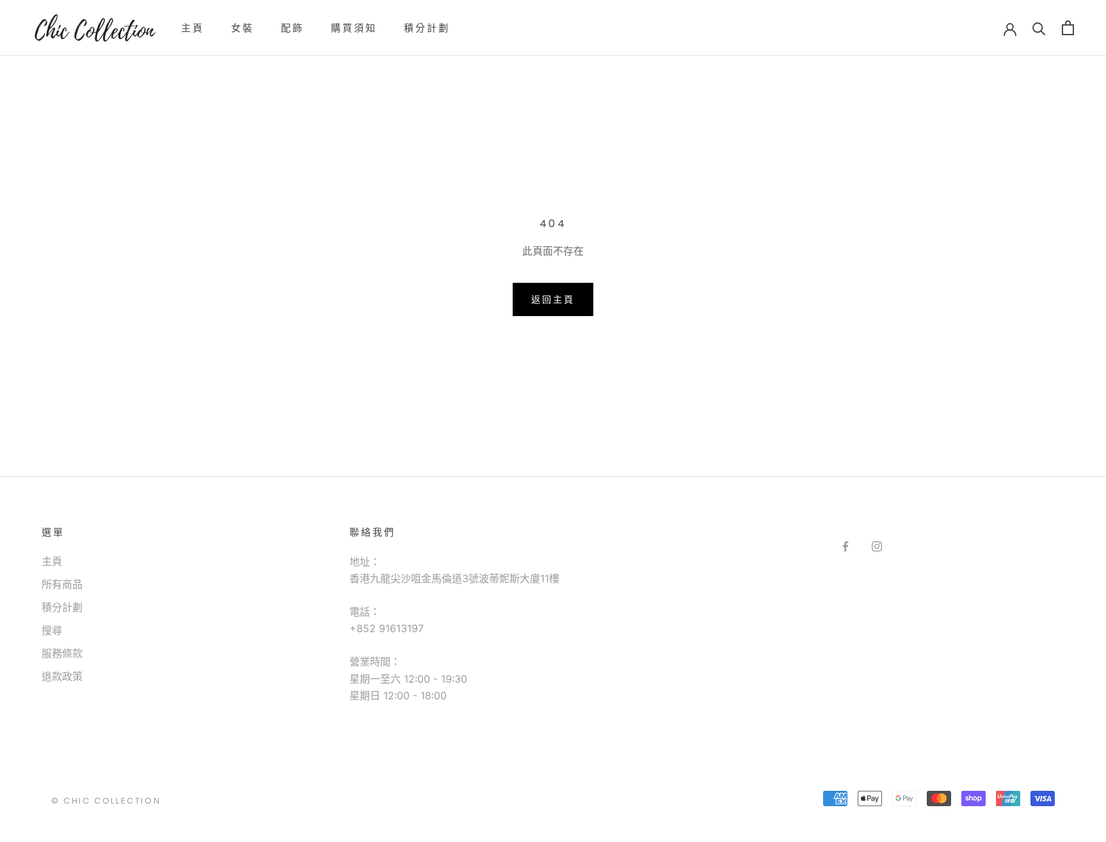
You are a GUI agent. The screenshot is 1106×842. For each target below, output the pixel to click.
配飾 (292, 28)
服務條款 (62, 653)
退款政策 (62, 676)
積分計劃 (427, 28)
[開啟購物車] (1068, 27)
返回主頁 (552, 299)
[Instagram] (877, 545)
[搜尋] (1039, 28)
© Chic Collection (106, 801)
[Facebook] (845, 545)
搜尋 (52, 630)
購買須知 (354, 28)
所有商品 (62, 584)
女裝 (242, 28)
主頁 (192, 28)
